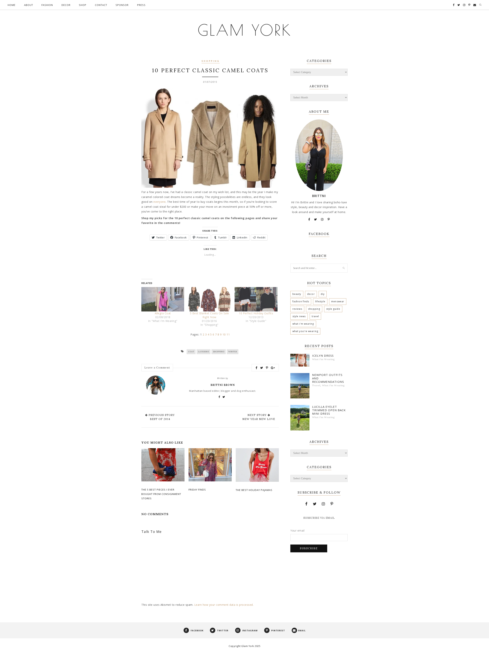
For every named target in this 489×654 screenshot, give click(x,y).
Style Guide (333, 309)
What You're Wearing (305, 331)
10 (224, 334)
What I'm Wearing (303, 323)
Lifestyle (320, 301)
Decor (66, 5)
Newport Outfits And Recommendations (328, 378)
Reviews (297, 309)
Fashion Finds (300, 301)
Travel (315, 316)
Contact (101, 5)
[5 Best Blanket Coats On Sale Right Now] (209, 299)
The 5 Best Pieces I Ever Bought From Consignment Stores (161, 494)
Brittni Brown (222, 385)
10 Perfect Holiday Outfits (256, 313)
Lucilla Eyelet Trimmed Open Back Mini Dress (329, 410)
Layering (203, 351)
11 (228, 334)
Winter (232, 351)
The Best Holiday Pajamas (254, 490)
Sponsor (122, 5)
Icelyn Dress (323, 355)
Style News (299, 316)
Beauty (296, 294)
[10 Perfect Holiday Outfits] (256, 299)
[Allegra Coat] (162, 299)
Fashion (47, 5)
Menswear (337, 301)
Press (141, 5)
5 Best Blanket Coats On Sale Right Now (209, 315)
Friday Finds (197, 489)
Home (11, 5)
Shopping (211, 61)
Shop (82, 5)
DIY (323, 294)
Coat (191, 351)
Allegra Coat (163, 313)
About (28, 5)
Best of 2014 (160, 419)
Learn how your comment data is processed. (224, 605)
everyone (159, 202)
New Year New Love (258, 419)
